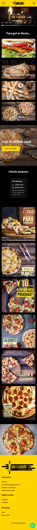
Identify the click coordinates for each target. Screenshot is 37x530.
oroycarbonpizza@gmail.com (11, 485)
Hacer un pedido (10, 148)
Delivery (4, 482)
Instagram (5, 499)
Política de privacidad (8, 490)
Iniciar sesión (6, 515)
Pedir (3, 512)
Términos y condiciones (9, 487)
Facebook (5, 502)
